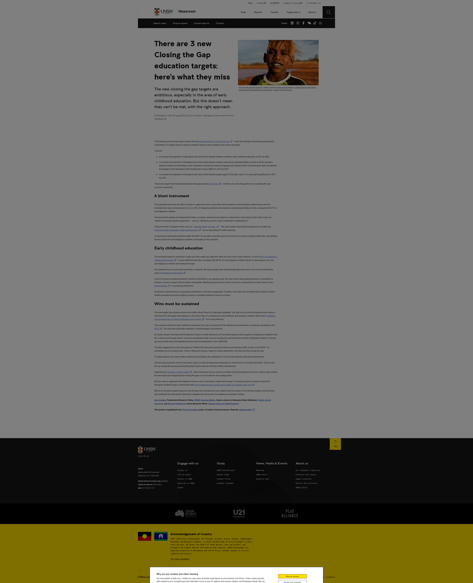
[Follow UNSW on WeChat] (309, 23)
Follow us (144, 576)
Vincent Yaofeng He (176, 403)
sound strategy (162, 285)
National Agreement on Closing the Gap (214, 141)
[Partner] (186, 12)
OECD (158, 328)
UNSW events (261, 474)
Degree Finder (223, 474)
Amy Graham (160, 400)
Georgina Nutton (208, 400)
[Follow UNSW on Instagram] (297, 23)
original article (247, 409)
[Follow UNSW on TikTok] (314, 23)
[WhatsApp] (320, 23)
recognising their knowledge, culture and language (178, 230)
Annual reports (201, 23)
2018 (191, 208)
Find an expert (180, 23)
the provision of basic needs (178, 372)
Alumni (180, 487)
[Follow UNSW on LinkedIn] (292, 23)
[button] (335, 444)
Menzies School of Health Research (223, 404)
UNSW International (226, 470)
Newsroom (260, 470)
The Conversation (190, 409)
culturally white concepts (207, 226)
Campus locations (303, 479)
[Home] (163, 12)
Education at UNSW (185, 483)
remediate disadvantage (174, 273)
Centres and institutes (306, 483)
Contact (220, 23)
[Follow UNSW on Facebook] (303, 23)
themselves (215, 183)
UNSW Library (301, 487)
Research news (262, 479)
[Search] (329, 12)
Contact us (182, 470)
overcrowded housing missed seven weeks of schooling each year (224, 384)
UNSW (197, 400)
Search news (159, 23)
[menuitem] (243, 12)
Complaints (330, 577)
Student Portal (224, 479)
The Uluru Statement (179, 559)
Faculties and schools (306, 474)
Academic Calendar (225, 483)
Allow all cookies (292, 576)
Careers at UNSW (184, 479)
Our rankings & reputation (308, 470)
